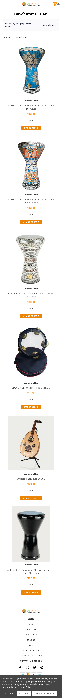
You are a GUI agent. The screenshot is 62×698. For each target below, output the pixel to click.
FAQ (31, 645)
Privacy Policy (31, 650)
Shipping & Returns (31, 661)
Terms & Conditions (31, 656)
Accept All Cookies (45, 693)
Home (31, 619)
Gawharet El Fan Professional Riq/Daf (31, 387)
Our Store (31, 629)
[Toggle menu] (8, 4)
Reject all (24, 693)
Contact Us (31, 634)
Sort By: (7, 37)
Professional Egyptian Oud (31, 478)
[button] (31, 25)
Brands (31, 640)
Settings (8, 693)
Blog (31, 624)
